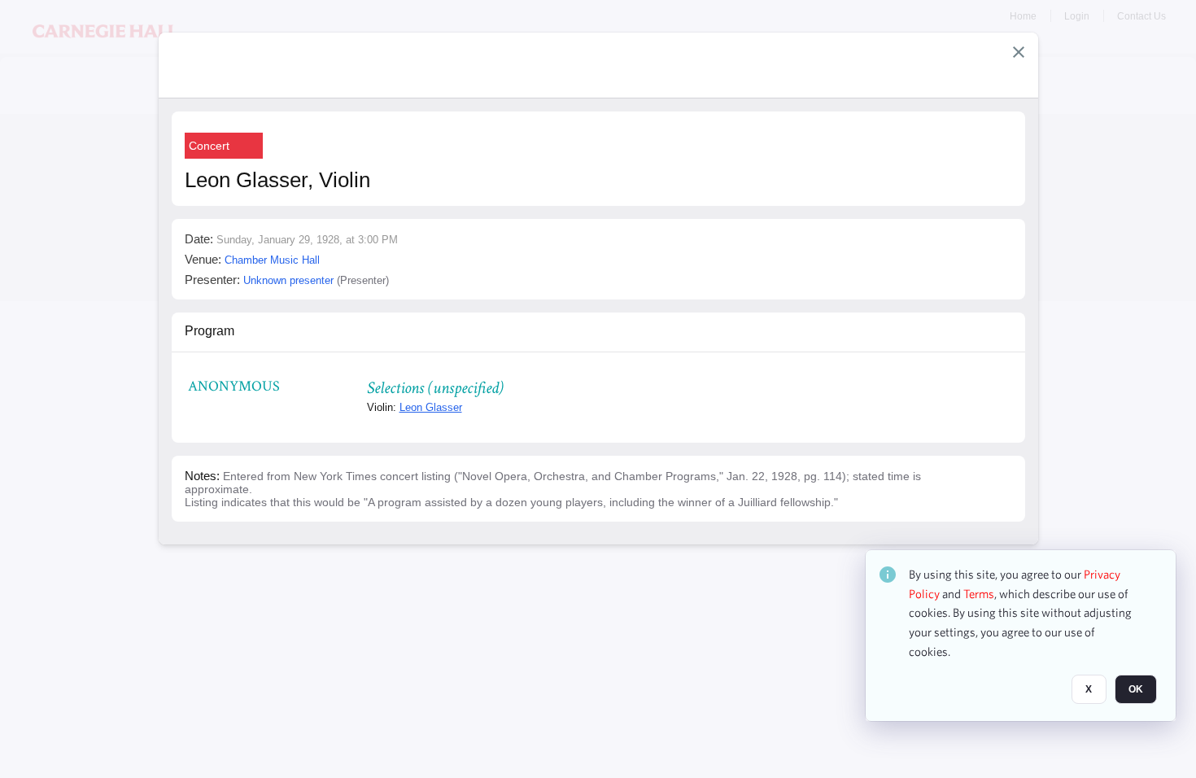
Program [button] (209, 331)
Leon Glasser (430, 407)
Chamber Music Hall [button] (272, 260)
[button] (1018, 52)
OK (1135, 689)
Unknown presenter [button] (288, 280)
